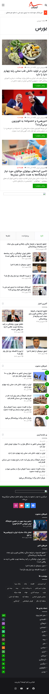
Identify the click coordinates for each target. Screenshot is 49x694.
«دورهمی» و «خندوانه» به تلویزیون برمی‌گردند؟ (29, 123)
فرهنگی (43, 623)
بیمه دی (9, 588)
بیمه (17, 588)
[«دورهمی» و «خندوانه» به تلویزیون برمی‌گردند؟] (24, 102)
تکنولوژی (42, 667)
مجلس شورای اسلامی (39, 597)
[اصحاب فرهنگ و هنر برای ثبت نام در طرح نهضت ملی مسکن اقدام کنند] (40, 399)
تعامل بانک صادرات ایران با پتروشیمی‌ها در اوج (17, 533)
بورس (44, 671)
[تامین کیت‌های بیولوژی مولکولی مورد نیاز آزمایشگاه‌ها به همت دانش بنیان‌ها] (24, 152)
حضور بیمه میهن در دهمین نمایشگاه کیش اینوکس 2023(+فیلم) (18, 522)
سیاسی (43, 647)
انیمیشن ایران (41, 67)
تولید (44, 592)
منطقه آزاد (25, 597)
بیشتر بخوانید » (40, 85)
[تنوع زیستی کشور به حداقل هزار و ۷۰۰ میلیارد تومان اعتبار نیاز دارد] (40, 376)
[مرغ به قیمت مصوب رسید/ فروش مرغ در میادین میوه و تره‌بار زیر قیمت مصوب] (40, 410)
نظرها (8, 235)
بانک (25, 584)
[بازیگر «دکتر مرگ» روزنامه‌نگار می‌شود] (40, 421)
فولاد (25, 592)
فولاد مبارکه (17, 592)
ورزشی (43, 655)
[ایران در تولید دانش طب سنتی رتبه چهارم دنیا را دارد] (24, 52)
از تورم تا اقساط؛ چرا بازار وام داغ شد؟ (17, 275)
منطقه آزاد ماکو (41, 601)
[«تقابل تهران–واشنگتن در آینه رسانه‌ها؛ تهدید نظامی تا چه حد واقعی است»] (39, 257)
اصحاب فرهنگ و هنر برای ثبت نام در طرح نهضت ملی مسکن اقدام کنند (18, 397)
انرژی (44, 651)
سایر (44, 643)
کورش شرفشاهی (28, 601)
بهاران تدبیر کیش (40, 588)
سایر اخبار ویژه (41, 615)
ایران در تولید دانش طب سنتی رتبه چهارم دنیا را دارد (25, 72)
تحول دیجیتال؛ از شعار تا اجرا (21, 264)
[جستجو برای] (46, 6)
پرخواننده (25, 235)
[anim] (36, 5)
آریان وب (17, 682)
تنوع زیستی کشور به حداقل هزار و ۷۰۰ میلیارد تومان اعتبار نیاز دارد (17, 374)
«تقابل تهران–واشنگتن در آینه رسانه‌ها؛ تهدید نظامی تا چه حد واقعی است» (17, 254)
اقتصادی (43, 619)
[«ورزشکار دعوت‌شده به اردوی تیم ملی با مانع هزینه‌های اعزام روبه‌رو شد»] (39, 290)
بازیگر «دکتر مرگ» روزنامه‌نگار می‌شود (18, 418)
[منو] (3, 6)
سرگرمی (43, 663)
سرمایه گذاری (35, 592)
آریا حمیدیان (42, 584)
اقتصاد (32, 584)
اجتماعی (43, 627)
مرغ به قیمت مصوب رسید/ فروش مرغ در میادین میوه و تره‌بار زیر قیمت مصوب (17, 408)
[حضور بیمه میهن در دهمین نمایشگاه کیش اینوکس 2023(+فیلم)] (40, 524)
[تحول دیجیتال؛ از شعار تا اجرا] (39, 268)
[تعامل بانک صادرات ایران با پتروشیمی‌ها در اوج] (40, 536)
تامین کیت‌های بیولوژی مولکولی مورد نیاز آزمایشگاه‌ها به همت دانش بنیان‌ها (25, 173)
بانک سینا (17, 584)
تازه (41, 235)
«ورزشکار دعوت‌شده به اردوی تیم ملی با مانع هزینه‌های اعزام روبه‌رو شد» (17, 288)
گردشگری (16, 601)
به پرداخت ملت (27, 588)
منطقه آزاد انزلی (14, 597)
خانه (43, 21)
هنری (44, 631)
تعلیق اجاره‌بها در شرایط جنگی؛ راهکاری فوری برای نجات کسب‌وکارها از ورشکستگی (26, 245)
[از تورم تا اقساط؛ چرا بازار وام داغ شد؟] (39, 279)
